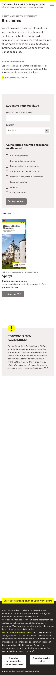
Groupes (14, 187)
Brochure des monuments (22, 161)
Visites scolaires (18, 192)
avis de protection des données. (17, 632)
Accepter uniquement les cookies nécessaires (13, 661)
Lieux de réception (19, 182)
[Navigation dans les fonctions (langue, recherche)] (52, 6)
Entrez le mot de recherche (20, 113)
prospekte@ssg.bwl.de (16, 77)
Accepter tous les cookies (41, 660)
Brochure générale (19, 155)
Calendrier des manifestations (24, 171)
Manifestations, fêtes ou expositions (27, 176)
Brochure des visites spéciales (24, 166)
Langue (10, 125)
